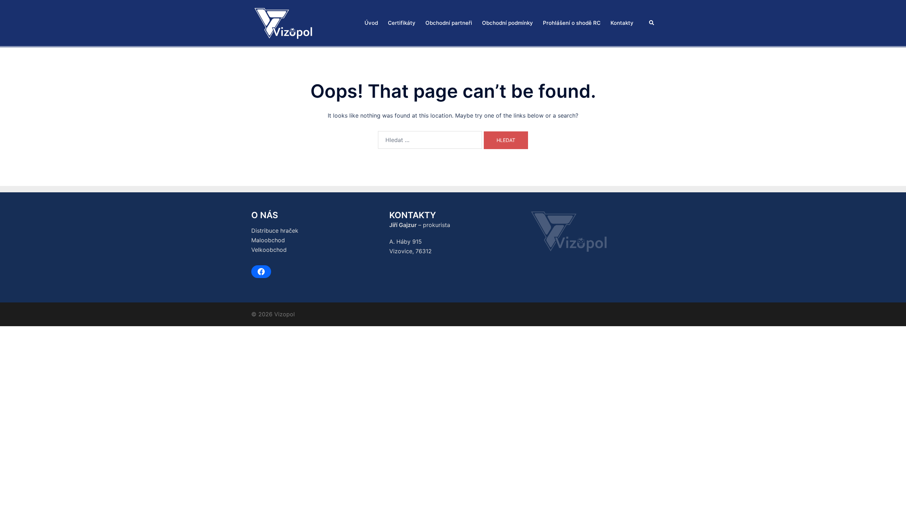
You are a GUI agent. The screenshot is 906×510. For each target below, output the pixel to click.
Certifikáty (401, 22)
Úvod (371, 22)
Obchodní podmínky (507, 22)
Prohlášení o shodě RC (572, 22)
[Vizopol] (283, 22)
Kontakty (621, 22)
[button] (652, 23)
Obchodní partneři (448, 22)
